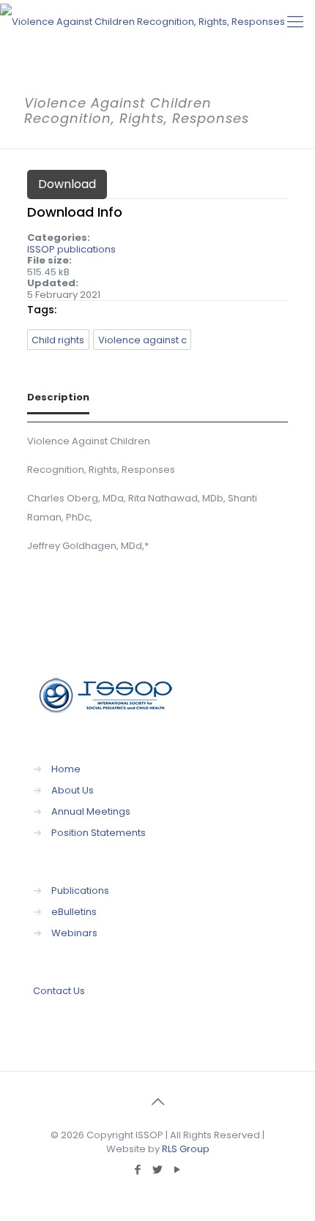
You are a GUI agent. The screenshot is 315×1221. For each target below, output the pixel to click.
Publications (80, 890)
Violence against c (142, 340)
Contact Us (59, 991)
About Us (72, 790)
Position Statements (98, 833)
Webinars (74, 933)
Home (66, 769)
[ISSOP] (142, 22)
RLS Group (186, 1149)
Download (67, 184)
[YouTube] (177, 1169)
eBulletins (74, 912)
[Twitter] (158, 1169)
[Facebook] (138, 1169)
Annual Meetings (90, 811)
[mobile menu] (295, 22)
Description (58, 397)
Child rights (58, 340)
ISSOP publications (71, 249)
